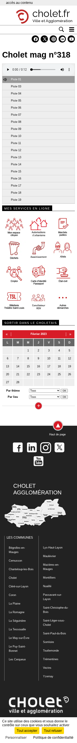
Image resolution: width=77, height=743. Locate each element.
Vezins (47, 667)
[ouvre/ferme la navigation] (71, 29)
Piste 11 (16, 143)
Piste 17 (16, 185)
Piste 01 (16, 79)
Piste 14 (16, 164)
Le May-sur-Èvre (19, 638)
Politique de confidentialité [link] (53, 737)
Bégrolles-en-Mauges (17, 550)
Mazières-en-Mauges (51, 567)
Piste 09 (16, 129)
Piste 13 (16, 157)
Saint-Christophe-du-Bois (55, 610)
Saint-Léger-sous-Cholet (54, 622)
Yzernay (48, 676)
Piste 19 (16, 199)
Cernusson (15, 560)
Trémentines (50, 659)
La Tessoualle (17, 629)
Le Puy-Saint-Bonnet (17, 648)
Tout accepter (27, 730)
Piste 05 (16, 100)
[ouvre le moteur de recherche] (61, 29)
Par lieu (13, 396)
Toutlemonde (51, 650)
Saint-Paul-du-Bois (54, 633)
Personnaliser (16, 737)
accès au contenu (19, 3)
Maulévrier (49, 556)
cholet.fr (51, 13)
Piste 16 (16, 178)
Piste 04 (16, 93)
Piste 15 (16, 171)
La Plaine (14, 603)
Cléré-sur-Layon (18, 586)
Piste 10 (16, 136)
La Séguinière (17, 620)
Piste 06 (16, 107)
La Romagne (16, 612)
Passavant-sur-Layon (52, 597)
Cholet (13, 577)
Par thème (13, 390)
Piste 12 (16, 150)
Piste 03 (16, 86)
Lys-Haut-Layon (52, 547)
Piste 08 (16, 121)
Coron (12, 595)
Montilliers (49, 577)
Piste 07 (16, 114)
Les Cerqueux (17, 659)
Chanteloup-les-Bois (21, 569)
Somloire (48, 642)
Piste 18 (16, 192)
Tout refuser (53, 730)
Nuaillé (47, 586)
